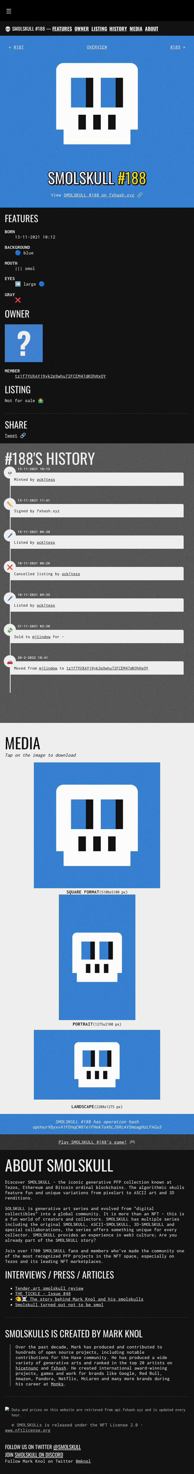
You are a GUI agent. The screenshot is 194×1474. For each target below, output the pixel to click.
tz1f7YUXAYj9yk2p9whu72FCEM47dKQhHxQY (60, 376)
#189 (175, 47)
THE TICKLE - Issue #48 (43, 1293)
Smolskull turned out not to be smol (59, 1304)
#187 (19, 47)
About (151, 28)
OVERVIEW (97, 47)
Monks (57, 1383)
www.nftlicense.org (28, 1430)
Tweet (11, 435)
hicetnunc (27, 1368)
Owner (82, 28)
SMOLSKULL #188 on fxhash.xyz (99, 195)
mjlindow (41, 636)
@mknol (83, 1461)
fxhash (58, 1368)
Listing (99, 28)
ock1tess (46, 479)
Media (136, 28)
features (62, 28)
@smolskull (67, 1447)
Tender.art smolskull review (49, 1288)
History (118, 28)
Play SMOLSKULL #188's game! (93, 1142)
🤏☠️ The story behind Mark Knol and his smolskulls (79, 1299)
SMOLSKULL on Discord (39, 1454)
